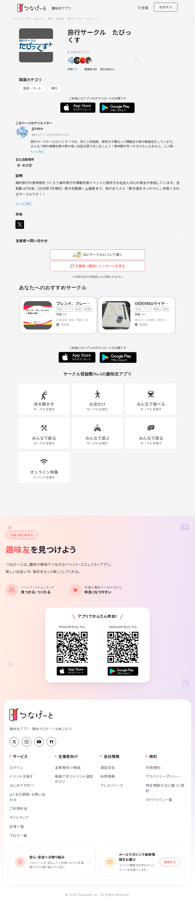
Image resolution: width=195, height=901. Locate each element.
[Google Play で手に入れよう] (122, 671)
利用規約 (153, 767)
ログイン (166, 7)
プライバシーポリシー (163, 776)
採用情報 (107, 776)
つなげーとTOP (21, 18)
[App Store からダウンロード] (72, 671)
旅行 (50, 18)
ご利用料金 (18, 808)
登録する (170, 862)
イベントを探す (21, 776)
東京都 (60, 18)
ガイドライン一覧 (159, 799)
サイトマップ (19, 817)
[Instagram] (26, 742)
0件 (77, 69)
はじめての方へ (22, 785)
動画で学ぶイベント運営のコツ (74, 779)
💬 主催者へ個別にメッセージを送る (97, 266)
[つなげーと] (31, 715)
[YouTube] (39, 742)
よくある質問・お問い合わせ (28, 797)
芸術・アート (32, 88)
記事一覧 (17, 826)
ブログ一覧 (18, 835)
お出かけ (39, 18)
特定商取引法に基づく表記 (165, 788)
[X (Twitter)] (14, 742)
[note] (51, 742)
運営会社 (107, 767)
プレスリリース (111, 785)
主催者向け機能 (68, 767)
